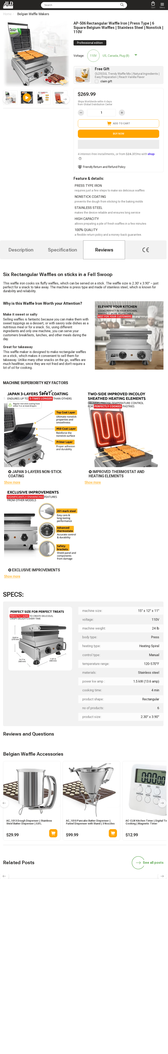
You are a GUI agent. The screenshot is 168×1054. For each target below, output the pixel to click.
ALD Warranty (46, 966)
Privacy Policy (96, 1006)
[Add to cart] (53, 833)
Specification (62, 250)
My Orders (45, 983)
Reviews (104, 250)
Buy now (118, 133)
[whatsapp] (74, 931)
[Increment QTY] (122, 113)
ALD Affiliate (95, 960)
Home (7, 14)
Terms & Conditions (99, 1000)
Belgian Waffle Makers (33, 14)
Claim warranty (47, 989)
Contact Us (45, 995)
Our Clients (94, 989)
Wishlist (92, 983)
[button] (118, 144)
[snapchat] (64, 931)
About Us (93, 995)
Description (20, 250)
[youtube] (103, 931)
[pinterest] (113, 931)
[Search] (122, 5)
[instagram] (93, 931)
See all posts (153, 863)
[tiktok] (55, 931)
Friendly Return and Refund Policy (104, 167)
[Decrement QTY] (81, 113)
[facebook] (84, 931)
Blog (41, 960)
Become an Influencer (100, 966)
